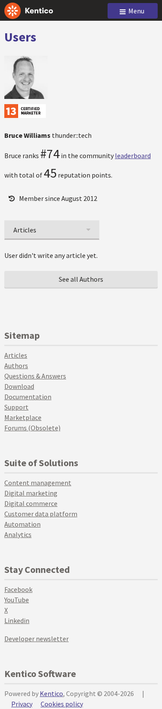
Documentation (27, 396)
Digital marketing (30, 493)
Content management (37, 482)
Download (19, 386)
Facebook (18, 589)
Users (20, 37)
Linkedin (16, 620)
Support (16, 407)
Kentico (51, 693)
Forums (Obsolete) (32, 427)
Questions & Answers (35, 376)
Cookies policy (62, 703)
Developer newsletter (36, 638)
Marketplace (22, 417)
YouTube (16, 599)
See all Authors (81, 279)
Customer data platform (40, 513)
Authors (16, 365)
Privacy (21, 703)
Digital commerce (30, 503)
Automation (22, 524)
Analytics (18, 534)
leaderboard (133, 155)
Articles (15, 355)
